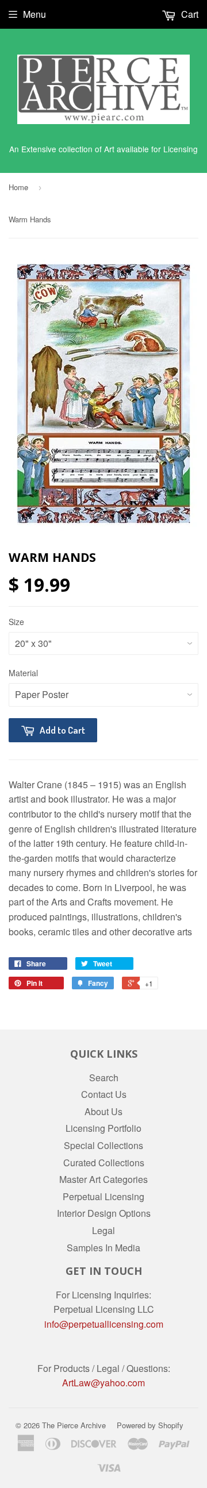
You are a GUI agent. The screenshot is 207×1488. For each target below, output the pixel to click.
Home (18, 187)
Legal (103, 1230)
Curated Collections (103, 1162)
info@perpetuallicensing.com (103, 1324)
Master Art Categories (103, 1179)
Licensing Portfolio (103, 1128)
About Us (103, 1111)
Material (23, 673)
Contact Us (103, 1094)
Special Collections (103, 1145)
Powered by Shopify (150, 1425)
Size (16, 621)
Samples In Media (103, 1247)
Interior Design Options (104, 1213)
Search (103, 1077)
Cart (188, 14)
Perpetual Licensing (103, 1196)
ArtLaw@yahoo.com (103, 1382)
